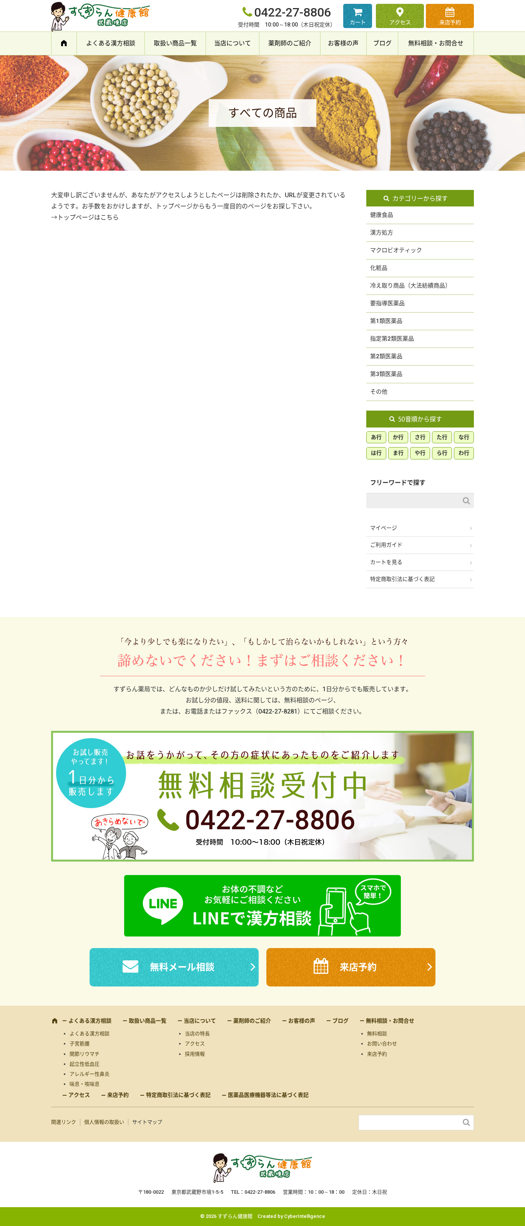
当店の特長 (197, 1033)
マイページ (383, 528)
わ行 (464, 453)
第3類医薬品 (386, 374)
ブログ (382, 43)
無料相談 (377, 1033)
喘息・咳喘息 (85, 1084)
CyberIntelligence (304, 1216)
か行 (398, 437)
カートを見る (386, 562)
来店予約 (450, 22)
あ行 (376, 437)
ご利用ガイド (386, 545)
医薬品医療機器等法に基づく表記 (268, 1095)
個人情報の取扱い (104, 1122)
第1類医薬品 (386, 321)
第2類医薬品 (386, 356)
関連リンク (63, 1122)
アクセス (400, 22)
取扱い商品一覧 (175, 43)
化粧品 (378, 267)
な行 (464, 437)
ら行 (442, 453)
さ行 (420, 437)
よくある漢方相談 (110, 43)
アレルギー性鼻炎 (90, 1074)
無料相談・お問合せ (436, 43)
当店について (232, 43)
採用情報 (195, 1054)
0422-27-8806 (292, 12)
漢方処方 (381, 232)
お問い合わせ (382, 1043)
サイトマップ (147, 1122)
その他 (378, 391)
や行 (420, 453)
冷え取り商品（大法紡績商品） (410, 285)
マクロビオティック (396, 250)
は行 (376, 453)
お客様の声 (343, 43)
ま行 (398, 453)
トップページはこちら (88, 217)
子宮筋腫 (80, 1043)
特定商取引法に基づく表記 (402, 579)
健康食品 (381, 214)
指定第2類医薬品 (392, 338)
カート (358, 22)
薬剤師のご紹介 (289, 43)
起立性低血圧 (85, 1064)
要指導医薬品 (387, 303)
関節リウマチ (85, 1054)
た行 (442, 437)
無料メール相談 (182, 967)
